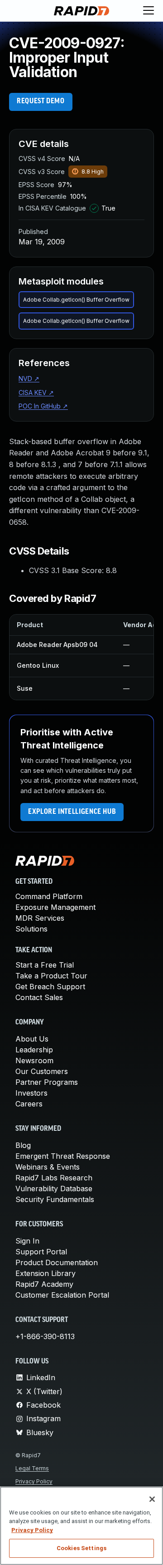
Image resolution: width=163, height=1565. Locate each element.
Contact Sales (39, 997)
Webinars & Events (47, 1166)
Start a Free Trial (44, 964)
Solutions (31, 928)
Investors (31, 1092)
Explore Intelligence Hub (72, 812)
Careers (29, 1103)
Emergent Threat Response (62, 1156)
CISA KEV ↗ (36, 392)
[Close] (152, 1499)
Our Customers (41, 1071)
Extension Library (45, 1273)
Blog (23, 1145)
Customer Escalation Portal (62, 1294)
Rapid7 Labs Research (53, 1177)
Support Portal (41, 1251)
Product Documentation (56, 1262)
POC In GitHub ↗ (43, 406)
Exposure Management (55, 907)
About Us (31, 1038)
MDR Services (39, 917)
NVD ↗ (29, 378)
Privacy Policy (34, 1481)
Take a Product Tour (51, 975)
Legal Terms (32, 1468)
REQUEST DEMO (41, 101)
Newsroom (34, 1060)
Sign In (27, 1240)
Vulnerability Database (53, 1188)
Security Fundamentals (54, 1199)
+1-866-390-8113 (45, 1336)
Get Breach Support (50, 986)
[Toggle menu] (148, 11)
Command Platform (48, 896)
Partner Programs (46, 1082)
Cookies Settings (81, 1548)
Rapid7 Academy (44, 1284)
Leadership (34, 1049)
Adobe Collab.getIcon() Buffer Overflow (76, 299)
